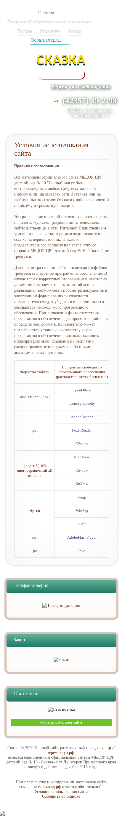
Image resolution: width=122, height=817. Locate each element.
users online (73, 722)
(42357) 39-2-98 (89, 100)
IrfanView (81, 457)
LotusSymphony (81, 403)
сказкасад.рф (49, 787)
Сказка (61, 60)
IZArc (81, 524)
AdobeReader (82, 417)
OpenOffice (82, 390)
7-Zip (81, 497)
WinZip (82, 510)
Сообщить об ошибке (61, 796)
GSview (82, 443)
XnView (82, 484)
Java (81, 551)
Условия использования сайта (61, 791)
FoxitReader (82, 430)
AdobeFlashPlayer (82, 537)
